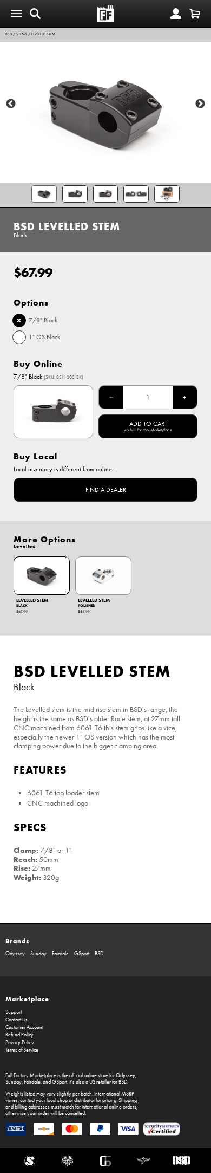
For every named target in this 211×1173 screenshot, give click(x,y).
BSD (8, 34)
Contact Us (16, 1019)
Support (13, 1012)
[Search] (35, 13)
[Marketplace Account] (176, 13)
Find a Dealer (105, 490)
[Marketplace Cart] (195, 13)
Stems (21, 34)
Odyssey (15, 953)
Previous (11, 104)
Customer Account (24, 1027)
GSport (81, 953)
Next (200, 104)
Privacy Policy (19, 1042)
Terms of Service (21, 1050)
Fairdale (60, 953)
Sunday (38, 953)
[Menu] (16, 13)
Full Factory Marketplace (30, 1075)
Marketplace (27, 999)
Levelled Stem (43, 34)
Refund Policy (19, 1035)
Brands (17, 941)
